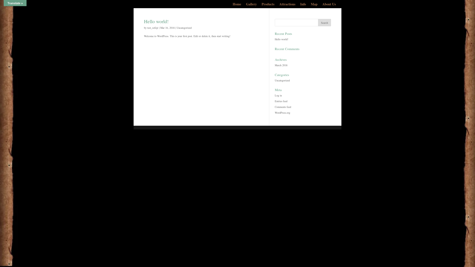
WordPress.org (282, 112)
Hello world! (156, 21)
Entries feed (281, 101)
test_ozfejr (152, 27)
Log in (278, 95)
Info (303, 4)
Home (237, 4)
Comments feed (283, 107)
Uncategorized (184, 27)
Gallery (251, 4)
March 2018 (281, 65)
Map (314, 4)
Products (268, 4)
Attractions (287, 4)
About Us (329, 4)
